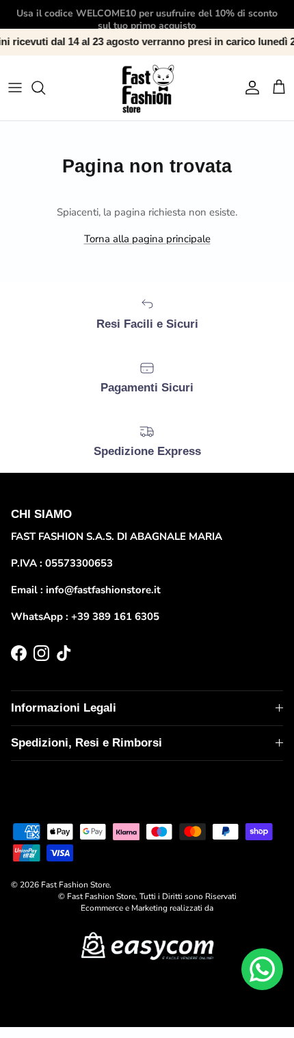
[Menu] (15, 88)
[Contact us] (262, 969)
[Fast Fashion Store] (147, 88)
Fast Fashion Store (75, 884)
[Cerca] (45, 88)
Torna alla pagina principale (147, 239)
